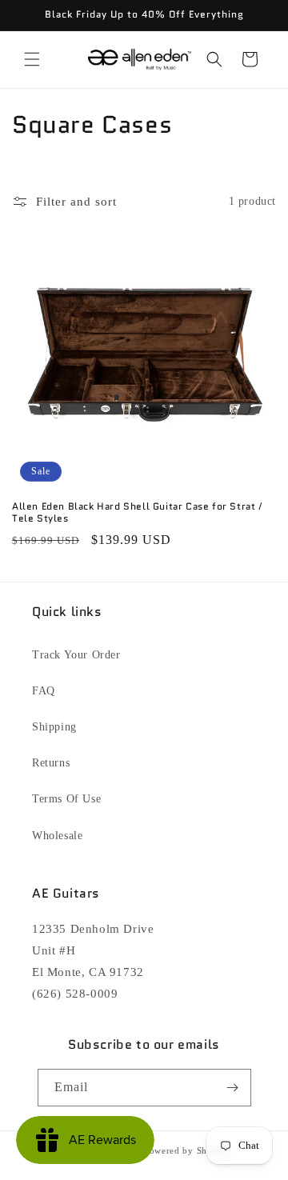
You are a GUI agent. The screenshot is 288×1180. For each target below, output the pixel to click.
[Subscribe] (232, 1087)
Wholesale (57, 836)
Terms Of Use (66, 799)
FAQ (43, 691)
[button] (32, 59)
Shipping (54, 727)
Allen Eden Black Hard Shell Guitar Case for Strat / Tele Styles (137, 512)
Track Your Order (76, 655)
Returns (51, 763)
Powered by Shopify (187, 1150)
